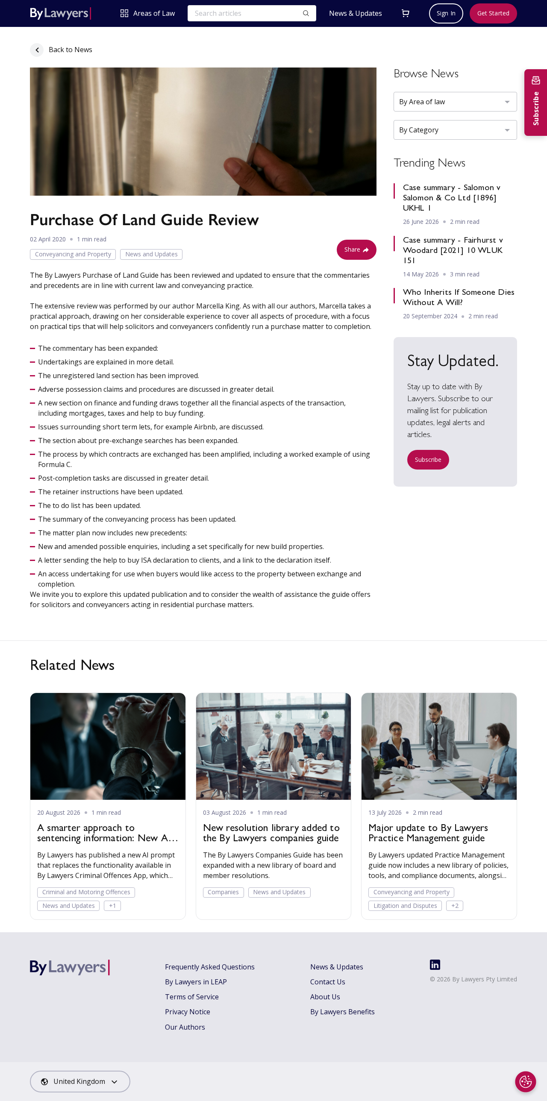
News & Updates (355, 13)
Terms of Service (192, 996)
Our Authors (185, 1027)
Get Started (493, 13)
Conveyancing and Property (73, 254)
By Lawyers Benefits (342, 1011)
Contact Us (327, 981)
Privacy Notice (187, 1011)
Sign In (446, 13)
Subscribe (428, 459)
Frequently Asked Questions (210, 967)
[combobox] (80, 1081)
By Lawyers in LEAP (196, 981)
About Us (325, 996)
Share (352, 249)
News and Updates (151, 254)
